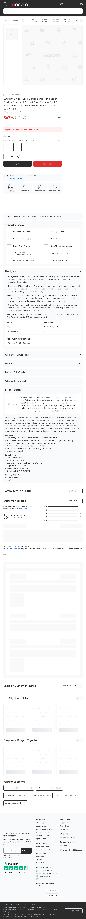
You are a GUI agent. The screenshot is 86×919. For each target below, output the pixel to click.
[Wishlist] (61, 4)
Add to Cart (47, 164)
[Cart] (81, 4)
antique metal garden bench (16, 795)
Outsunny (48, 322)
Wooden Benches (56, 20)
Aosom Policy (41, 853)
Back (7, 20)
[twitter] (25, 828)
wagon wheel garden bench (68, 795)
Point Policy (64, 829)
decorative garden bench (15, 803)
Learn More (23, 508)
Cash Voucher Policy (44, 850)
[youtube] (15, 828)
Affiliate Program (42, 835)
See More (67, 686)
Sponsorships (41, 839)
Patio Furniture (25, 20)
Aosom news (41, 826)
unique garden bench (42, 795)
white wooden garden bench (49, 788)
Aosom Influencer (42, 832)
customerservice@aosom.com (34, 907)
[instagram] (10, 828)
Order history (65, 823)
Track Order (64, 826)
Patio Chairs (34, 20)
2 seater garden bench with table (18, 788)
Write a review (73, 501)
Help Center (41, 856)
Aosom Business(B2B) (44, 829)
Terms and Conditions (11, 855)
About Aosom (41, 823)
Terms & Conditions (43, 859)
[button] (43, 271)
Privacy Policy (8, 857)
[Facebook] (5, 828)
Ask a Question (73, 491)
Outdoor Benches (44, 20)
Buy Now (17, 164)
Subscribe (26, 851)
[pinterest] (20, 828)
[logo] (19, 4)
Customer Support (43, 847)
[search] (80, 11)
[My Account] (71, 4)
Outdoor (15, 20)
